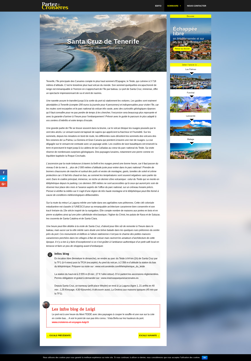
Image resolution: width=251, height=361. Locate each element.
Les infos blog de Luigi (73, 309)
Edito (158, 6)
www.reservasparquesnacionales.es (119, 278)
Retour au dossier (182, 49)
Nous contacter (196, 6)
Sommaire (172, 6)
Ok (204, 358)
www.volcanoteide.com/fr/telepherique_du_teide (120, 266)
